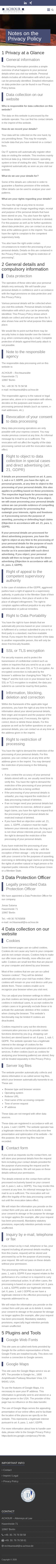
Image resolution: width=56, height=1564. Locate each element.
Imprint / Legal (10, 1475)
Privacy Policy (10, 1481)
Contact (7, 1470)
